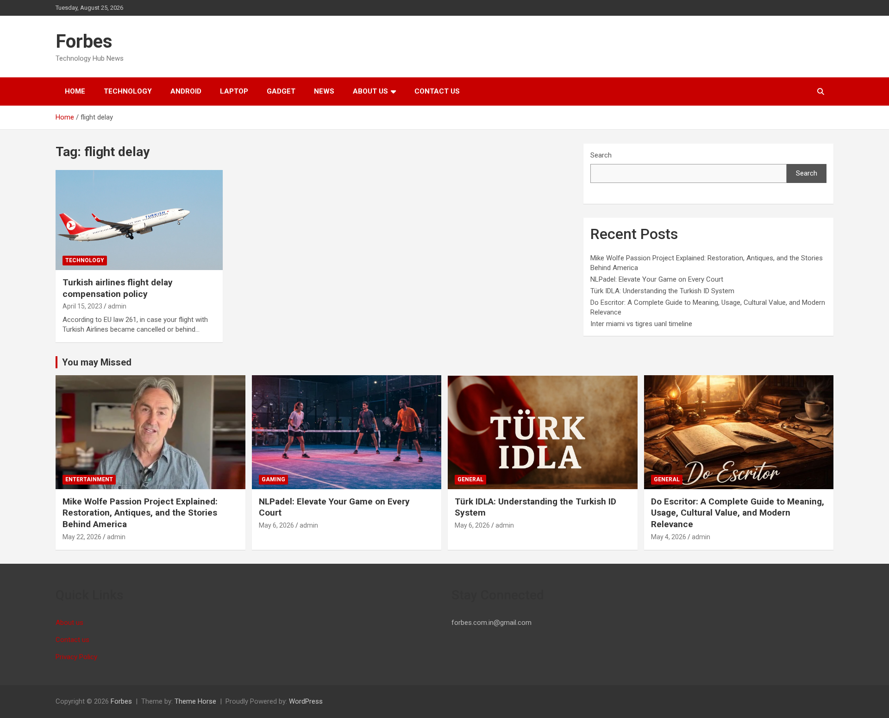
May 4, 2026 (668, 537)
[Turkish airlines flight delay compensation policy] (139, 220)
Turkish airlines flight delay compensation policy (118, 288)
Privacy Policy (76, 657)
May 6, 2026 (276, 525)
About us (370, 91)
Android (185, 91)
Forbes (84, 41)
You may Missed (96, 362)
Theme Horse (195, 701)
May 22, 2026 (82, 537)
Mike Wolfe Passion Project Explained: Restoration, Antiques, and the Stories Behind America (140, 512)
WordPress (306, 701)
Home (75, 91)
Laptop (234, 91)
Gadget (281, 91)
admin (117, 306)
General (470, 479)
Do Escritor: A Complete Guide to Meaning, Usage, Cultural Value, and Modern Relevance (737, 512)
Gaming (273, 479)
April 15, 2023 (82, 306)
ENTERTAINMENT (89, 479)
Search (601, 155)
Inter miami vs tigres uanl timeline (641, 324)
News (324, 91)
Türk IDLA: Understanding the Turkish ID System (662, 291)
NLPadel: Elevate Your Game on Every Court (656, 279)
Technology (128, 91)
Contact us (437, 91)
